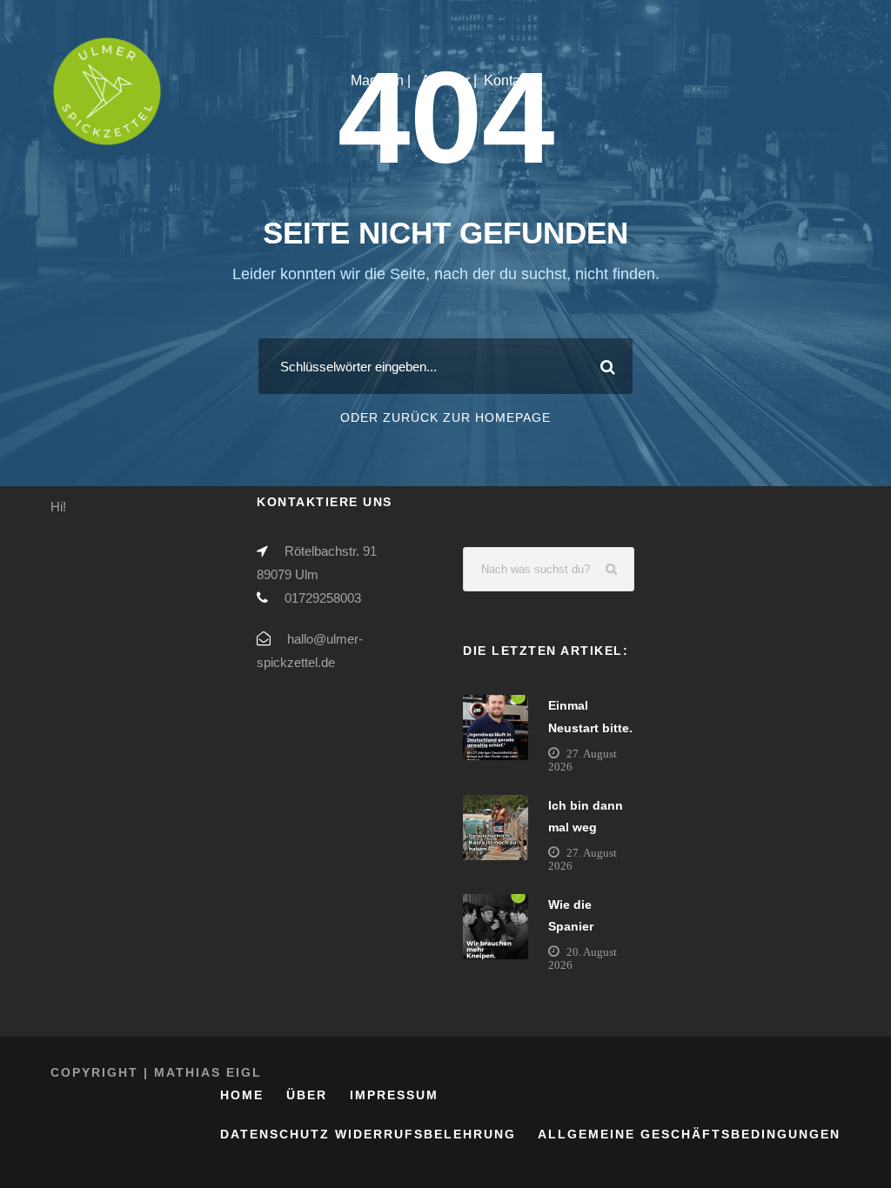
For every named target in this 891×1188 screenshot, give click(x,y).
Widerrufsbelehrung (425, 1134)
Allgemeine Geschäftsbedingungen (689, 1134)
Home (242, 1095)
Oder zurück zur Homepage (445, 417)
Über (306, 1095)
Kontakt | (512, 80)
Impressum (394, 1095)
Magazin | (382, 80)
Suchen (612, 569)
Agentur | (449, 80)
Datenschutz (275, 1134)
